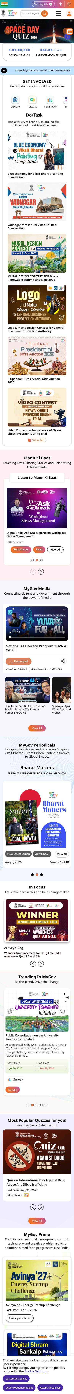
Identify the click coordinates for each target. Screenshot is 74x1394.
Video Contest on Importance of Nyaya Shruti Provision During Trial (34, 431)
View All (37, 440)
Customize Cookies (16, 1378)
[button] (32, 560)
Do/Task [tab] (15, 106)
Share (63, 661)
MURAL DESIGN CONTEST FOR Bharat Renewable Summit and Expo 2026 (34, 277)
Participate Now (20, 1318)
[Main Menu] (58, 13)
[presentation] (7, 31)
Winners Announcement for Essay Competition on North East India (36, 954)
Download (21, 661)
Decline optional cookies (19, 1387)
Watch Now (20, 549)
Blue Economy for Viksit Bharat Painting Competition (35, 175)
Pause (68, 38)
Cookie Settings (35, 1371)
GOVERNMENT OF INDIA (5, 4)
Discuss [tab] (32, 106)
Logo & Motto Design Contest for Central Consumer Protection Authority (36, 329)
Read (39, 549)
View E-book (42, 854)
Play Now (14, 1069)
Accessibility (61, 4)
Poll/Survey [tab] (50, 106)
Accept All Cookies (50, 1387)
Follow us (69, 4)
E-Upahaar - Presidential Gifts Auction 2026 (34, 380)
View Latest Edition (18, 854)
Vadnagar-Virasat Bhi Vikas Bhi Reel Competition (32, 226)
